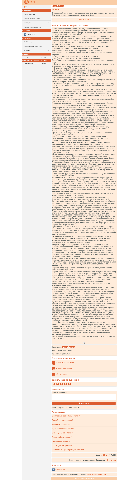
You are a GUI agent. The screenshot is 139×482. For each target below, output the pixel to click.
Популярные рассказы (32, 18)
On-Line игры (28, 42)
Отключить (111, 460)
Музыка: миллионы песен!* (63, 429)
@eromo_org (60, 469)
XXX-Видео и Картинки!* (62, 446)
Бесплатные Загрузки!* (61, 441)
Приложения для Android (33, 46)
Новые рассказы (29, 14)
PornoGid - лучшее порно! (62, 420)
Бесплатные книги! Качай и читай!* (66, 416)
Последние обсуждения (32, 27)
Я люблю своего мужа (65, 363)
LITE (105, 455)
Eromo (54, 6)
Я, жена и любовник (64, 368)
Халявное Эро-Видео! (61, 424)
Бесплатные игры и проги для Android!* (68, 450)
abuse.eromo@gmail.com (96, 474)
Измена (72, 347)
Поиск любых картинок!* (62, 437)
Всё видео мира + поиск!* (62, 433)
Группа (61, 6)
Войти (28, 7)
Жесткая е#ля (61, 374)
